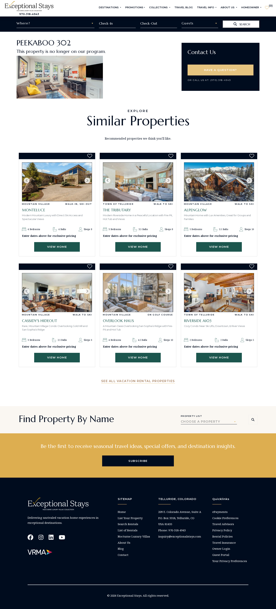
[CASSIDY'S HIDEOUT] (57, 292)
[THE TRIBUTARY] (138, 181)
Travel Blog (183, 7)
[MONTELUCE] (57, 181)
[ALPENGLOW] (219, 181)
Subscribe (138, 461)
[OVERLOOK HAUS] (138, 292)
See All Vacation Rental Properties (138, 381)
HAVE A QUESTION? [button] (220, 70)
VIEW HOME (57, 246)
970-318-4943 (29, 14)
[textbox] (55, 23)
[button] (26, 180)
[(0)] (267, 6)
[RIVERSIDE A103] (219, 292)
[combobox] (55, 23)
